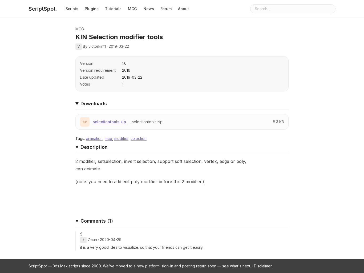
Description (94, 147)
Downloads (93, 103)
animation (94, 138)
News (148, 8)
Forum (166, 8)
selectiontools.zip (109, 121)
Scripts (72, 8)
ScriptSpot (43, 9)
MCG (132, 8)
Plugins (92, 8)
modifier (121, 138)
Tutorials (113, 8)
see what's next (236, 266)
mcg (108, 138)
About (183, 8)
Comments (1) (96, 221)
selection (139, 138)
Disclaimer (263, 266)
